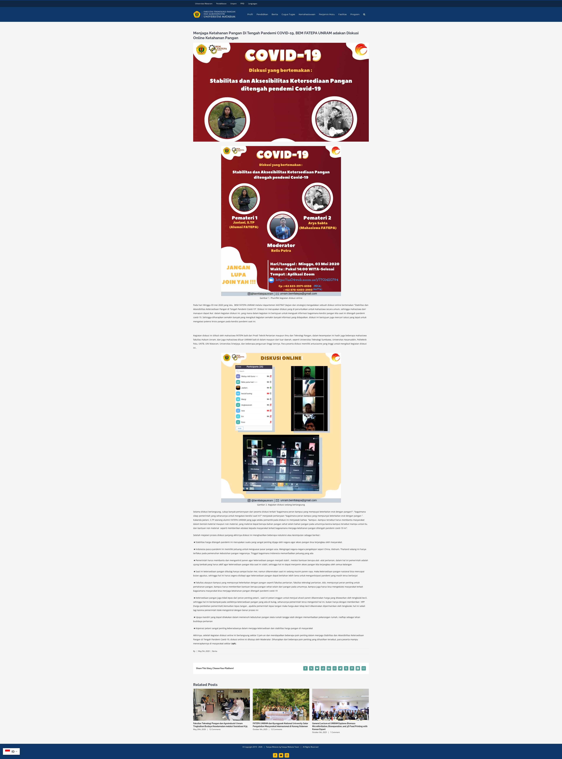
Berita (214, 651)
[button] (364, 14)
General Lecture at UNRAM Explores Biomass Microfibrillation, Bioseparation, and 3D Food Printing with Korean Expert (339, 726)
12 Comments (215, 729)
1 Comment (335, 732)
